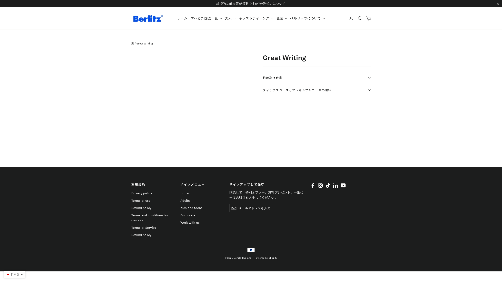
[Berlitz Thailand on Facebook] (312, 185)
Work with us (190, 222)
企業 (280, 18)
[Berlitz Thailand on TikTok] (328, 185)
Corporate (188, 215)
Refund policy (141, 208)
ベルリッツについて (306, 18)
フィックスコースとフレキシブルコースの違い (297, 90)
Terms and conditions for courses (149, 217)
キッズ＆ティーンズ (254, 18)
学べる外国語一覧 (205, 18)
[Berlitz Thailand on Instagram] (320, 185)
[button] (14, 274)
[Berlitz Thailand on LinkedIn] (335, 185)
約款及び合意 (272, 78)
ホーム (182, 18)
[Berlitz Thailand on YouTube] (343, 185)
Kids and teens (191, 208)
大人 (229, 18)
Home (184, 193)
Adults (185, 200)
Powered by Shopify (266, 257)
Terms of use (141, 200)
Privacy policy (141, 193)
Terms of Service (143, 228)
